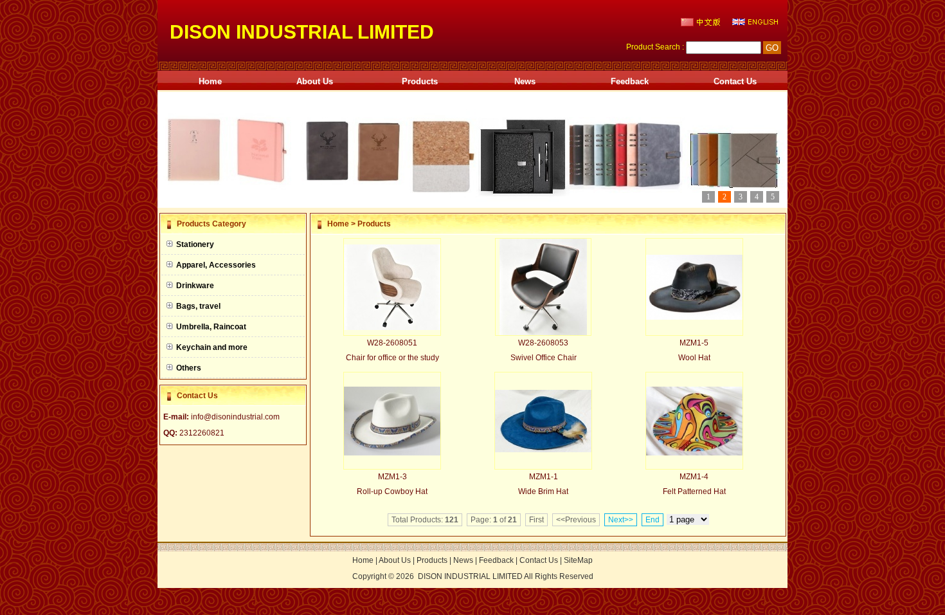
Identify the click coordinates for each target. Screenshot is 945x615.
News (525, 81)
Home (210, 81)
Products (420, 81)
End (652, 519)
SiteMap (578, 560)
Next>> (620, 519)
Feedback (630, 81)
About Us (314, 81)
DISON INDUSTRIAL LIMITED (470, 576)
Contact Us (735, 81)
